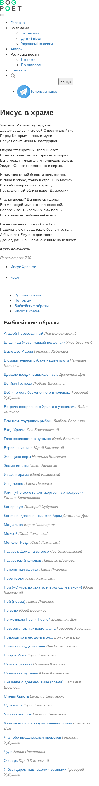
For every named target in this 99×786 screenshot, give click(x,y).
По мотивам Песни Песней (27, 619)
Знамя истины (16, 465)
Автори (17, 48)
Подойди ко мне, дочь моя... (28, 637)
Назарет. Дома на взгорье (26, 551)
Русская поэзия (28, 295)
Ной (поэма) (14, 601)
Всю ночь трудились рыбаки (28, 420)
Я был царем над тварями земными (35, 769)
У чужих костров (18, 713)
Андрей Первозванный (23, 333)
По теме (28, 59)
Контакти (18, 69)
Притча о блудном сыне (25, 646)
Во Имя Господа (18, 383)
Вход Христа (15, 429)
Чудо (8, 751)
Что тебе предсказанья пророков (32, 737)
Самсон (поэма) (18, 663)
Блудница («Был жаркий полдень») (34, 342)
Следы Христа (16, 696)
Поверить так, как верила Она (30, 628)
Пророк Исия (15, 655)
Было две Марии (18, 351)
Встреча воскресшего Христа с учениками (40, 406)
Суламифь (13, 705)
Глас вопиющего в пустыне (27, 438)
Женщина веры (17, 456)
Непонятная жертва (21, 569)
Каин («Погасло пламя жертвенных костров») (43, 492)
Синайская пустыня (21, 672)
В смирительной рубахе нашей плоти (36, 360)
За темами (30, 33)
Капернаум (13, 506)
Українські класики (37, 43)
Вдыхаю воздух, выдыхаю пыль (31, 374)
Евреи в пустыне (18, 447)
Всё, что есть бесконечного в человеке (37, 392)
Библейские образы (32, 305)
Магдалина (13, 524)
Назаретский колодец (22, 560)
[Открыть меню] (2, 15)
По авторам (31, 64)
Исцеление (13, 483)
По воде (11, 610)
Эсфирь (11, 760)
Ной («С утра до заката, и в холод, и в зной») (43, 587)
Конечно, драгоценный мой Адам (33, 515)
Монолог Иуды (16, 542)
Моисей (10, 533)
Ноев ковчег (14, 578)
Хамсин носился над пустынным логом (38, 722)
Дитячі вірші (31, 38)
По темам (23, 300)
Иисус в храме (27, 310)
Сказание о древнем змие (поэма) (34, 681)
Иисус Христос (23, 266)
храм (15, 277)
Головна (18, 22)
